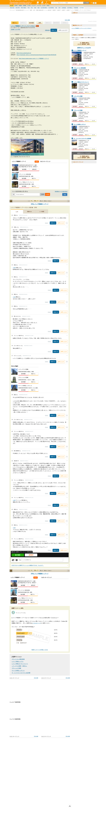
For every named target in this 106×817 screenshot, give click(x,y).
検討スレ (15, 22)
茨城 (35, 7)
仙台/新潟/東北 (44, 7)
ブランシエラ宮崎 (16, 668)
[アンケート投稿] (16, 560)
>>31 (14, 297)
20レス (36, 201)
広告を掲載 (67, 20)
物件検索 (42, 2)
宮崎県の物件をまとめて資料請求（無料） (84, 43)
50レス (41, 201)
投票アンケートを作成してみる (40, 649)
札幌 (38, 7)
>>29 (14, 267)
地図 (40, 22)
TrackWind (94, 30)
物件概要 (31, 22)
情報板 (20, 5)
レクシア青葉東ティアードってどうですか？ (23, 26)
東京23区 (12, 7)
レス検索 (42, 211)
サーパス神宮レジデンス (18, 670)
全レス (49, 201)
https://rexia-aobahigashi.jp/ (24, 53)
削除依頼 (47, 30)
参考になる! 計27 (63, 30)
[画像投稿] (13, 560)
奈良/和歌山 (69, 7)
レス (17, 211)
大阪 (56, 7)
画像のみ (29, 211)
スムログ (34, 5)
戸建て (48, 5)
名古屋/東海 (51, 7)
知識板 (24, 5)
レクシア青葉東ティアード (79, 50)
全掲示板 (37, 2)
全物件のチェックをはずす (84, 47)
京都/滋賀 (64, 7)
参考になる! (61, 223)
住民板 (15, 5)
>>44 (14, 527)
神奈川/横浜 (23, 7)
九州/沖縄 (81, 7)
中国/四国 (76, 7)
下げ (20, 560)
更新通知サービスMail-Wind (61, 191)
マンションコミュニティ (21, 2)
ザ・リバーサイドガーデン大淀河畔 (21, 672)
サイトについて (46, 2)
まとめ (43, 5)
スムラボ (39, 5)
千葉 (28, 7)
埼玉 (32, 7)
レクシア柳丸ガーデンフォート (20, 663)
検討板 (11, 5)
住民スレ (24, 666)
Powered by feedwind (92, 21)
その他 (28, 5)
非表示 (46, 223)
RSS (19, 29)
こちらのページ (36, 623)
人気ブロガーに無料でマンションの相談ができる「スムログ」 (27, 565)
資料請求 (34, 169)
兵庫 (59, 7)
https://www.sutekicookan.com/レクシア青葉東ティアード (34, 58)
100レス (46, 201)
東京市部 (18, 7)
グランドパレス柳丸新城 (18, 659)
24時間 (47, 194)
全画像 (12, 29)
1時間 (42, 194)
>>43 (14, 500)
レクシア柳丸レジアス (17, 661)
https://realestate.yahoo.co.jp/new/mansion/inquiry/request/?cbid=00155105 (36, 54)
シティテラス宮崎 (16, 666)
